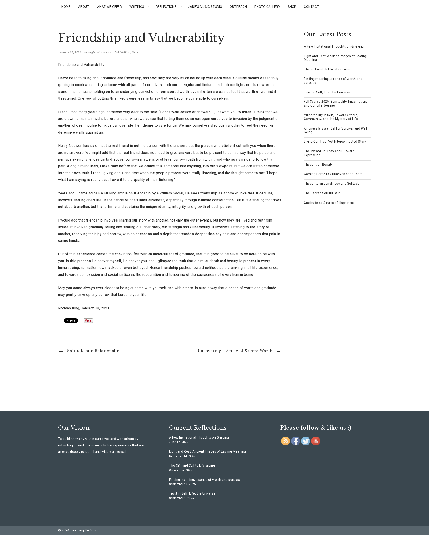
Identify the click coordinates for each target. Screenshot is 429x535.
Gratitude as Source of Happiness (329, 203)
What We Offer (109, 6)
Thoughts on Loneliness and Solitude (332, 183)
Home (66, 6)
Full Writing (122, 52)
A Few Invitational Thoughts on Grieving (334, 46)
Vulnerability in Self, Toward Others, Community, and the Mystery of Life (331, 117)
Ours (135, 52)
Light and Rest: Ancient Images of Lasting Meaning (207, 451)
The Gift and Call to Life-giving (327, 69)
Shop (292, 6)
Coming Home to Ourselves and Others (333, 174)
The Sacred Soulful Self (322, 193)
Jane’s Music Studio (205, 6)
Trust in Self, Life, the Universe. (327, 92)
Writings (136, 6)
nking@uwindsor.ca (98, 52)
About (83, 6)
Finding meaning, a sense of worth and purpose (205, 479)
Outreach (238, 6)
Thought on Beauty (318, 164)
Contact (311, 6)
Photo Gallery (267, 6)
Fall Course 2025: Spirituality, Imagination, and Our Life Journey (335, 103)
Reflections (166, 6)
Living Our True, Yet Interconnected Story (335, 141)
